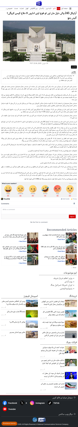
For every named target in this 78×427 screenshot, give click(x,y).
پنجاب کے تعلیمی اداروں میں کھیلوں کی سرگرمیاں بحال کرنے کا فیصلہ (52, 303)
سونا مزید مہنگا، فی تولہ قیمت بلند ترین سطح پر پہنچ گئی (53, 324)
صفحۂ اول (64, 8)
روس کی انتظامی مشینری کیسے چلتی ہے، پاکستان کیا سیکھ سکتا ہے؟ (13, 303)
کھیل (26, 8)
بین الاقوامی (33, 8)
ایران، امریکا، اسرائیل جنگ (61, 285)
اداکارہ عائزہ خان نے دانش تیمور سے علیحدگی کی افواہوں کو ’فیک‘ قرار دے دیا (52, 363)
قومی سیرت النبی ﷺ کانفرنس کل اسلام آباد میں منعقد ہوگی (53, 313)
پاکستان (41, 8)
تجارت (22, 8)
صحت (16, 8)
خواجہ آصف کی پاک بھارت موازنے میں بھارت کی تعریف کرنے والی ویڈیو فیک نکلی (52, 350)
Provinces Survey (9, 423)
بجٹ (58, 8)
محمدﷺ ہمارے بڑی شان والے (16, 311)
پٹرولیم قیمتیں (66, 289)
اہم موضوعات (70, 273)
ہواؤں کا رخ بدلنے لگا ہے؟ (17, 322)
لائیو (54, 8)
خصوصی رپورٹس (7, 8)
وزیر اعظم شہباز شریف (62, 278)
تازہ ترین (48, 8)
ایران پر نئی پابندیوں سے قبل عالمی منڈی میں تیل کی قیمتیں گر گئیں (53, 334)
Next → (73, 268)
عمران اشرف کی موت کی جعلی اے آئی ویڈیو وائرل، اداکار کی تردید (53, 375)
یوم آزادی (68, 282)
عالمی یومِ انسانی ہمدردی (17, 332)
